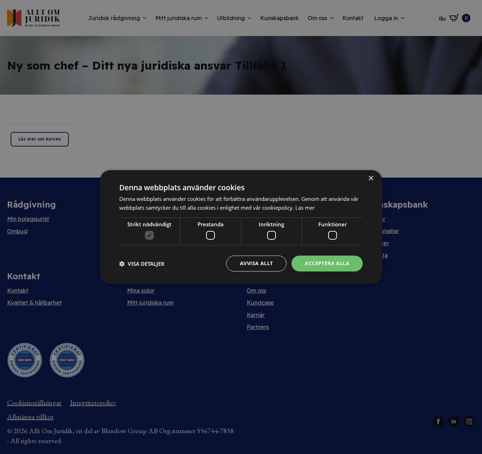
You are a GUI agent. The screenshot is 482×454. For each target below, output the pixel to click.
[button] (141, 264)
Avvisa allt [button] (256, 263)
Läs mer (305, 207)
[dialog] (241, 227)
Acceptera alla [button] (327, 263)
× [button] (370, 178)
